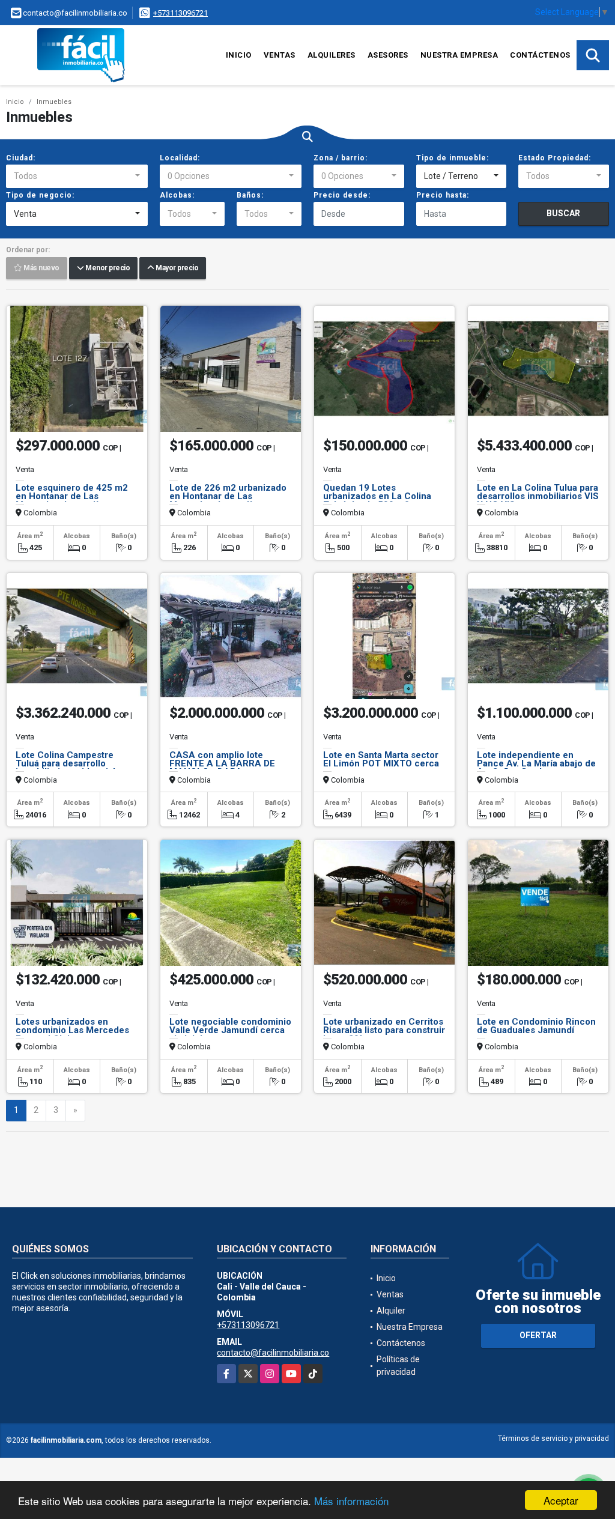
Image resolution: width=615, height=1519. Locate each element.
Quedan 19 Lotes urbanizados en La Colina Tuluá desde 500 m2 (377, 496)
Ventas (279, 54)
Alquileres (332, 54)
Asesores (388, 54)
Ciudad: (20, 158)
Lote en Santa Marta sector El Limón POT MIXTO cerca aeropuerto (381, 763)
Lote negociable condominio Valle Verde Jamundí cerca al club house (230, 1030)
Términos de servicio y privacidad (553, 1438)
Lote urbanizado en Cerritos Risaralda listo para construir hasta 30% (384, 1030)
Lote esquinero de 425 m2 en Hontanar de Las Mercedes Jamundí (72, 496)
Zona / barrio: (341, 158)
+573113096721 (180, 12)
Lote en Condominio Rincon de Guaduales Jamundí (536, 1025)
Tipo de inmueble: (452, 158)
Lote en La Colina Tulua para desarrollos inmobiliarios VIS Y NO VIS (538, 496)
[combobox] (77, 177)
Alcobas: (177, 195)
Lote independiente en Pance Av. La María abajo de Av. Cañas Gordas (536, 763)
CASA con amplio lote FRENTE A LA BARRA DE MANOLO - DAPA (222, 763)
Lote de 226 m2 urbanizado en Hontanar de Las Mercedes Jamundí (227, 496)
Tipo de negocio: (40, 195)
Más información (351, 1500)
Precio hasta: (442, 195)
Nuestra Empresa (459, 54)
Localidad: (180, 158)
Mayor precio (176, 268)
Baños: (250, 195)
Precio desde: (342, 195)
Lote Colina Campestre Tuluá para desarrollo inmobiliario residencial (65, 763)
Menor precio (106, 268)
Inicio (239, 54)
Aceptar (561, 1500)
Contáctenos (540, 54)
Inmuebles (54, 102)
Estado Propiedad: (554, 158)
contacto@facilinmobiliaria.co (273, 1352)
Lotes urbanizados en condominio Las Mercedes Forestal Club (72, 1030)
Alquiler (391, 1310)
